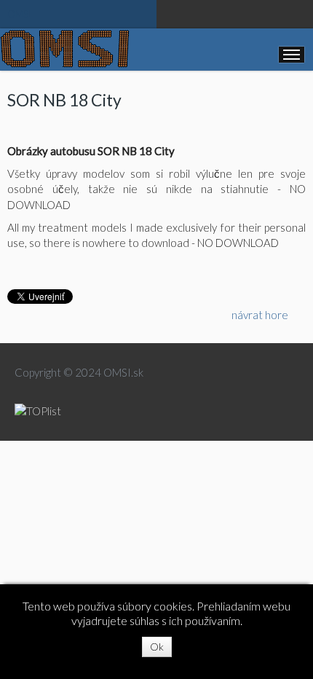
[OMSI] (65, 48)
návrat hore (259, 314)
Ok (157, 646)
